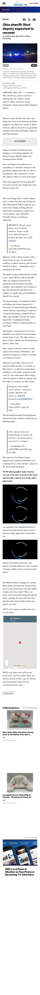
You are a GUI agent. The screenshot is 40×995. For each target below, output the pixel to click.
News (6, 19)
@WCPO (12, 240)
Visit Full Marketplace (30, 708)
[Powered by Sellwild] (34, 837)
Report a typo (8, 693)
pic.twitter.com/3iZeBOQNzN (20, 398)
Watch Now (33, 3)
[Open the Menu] (4, 3)
